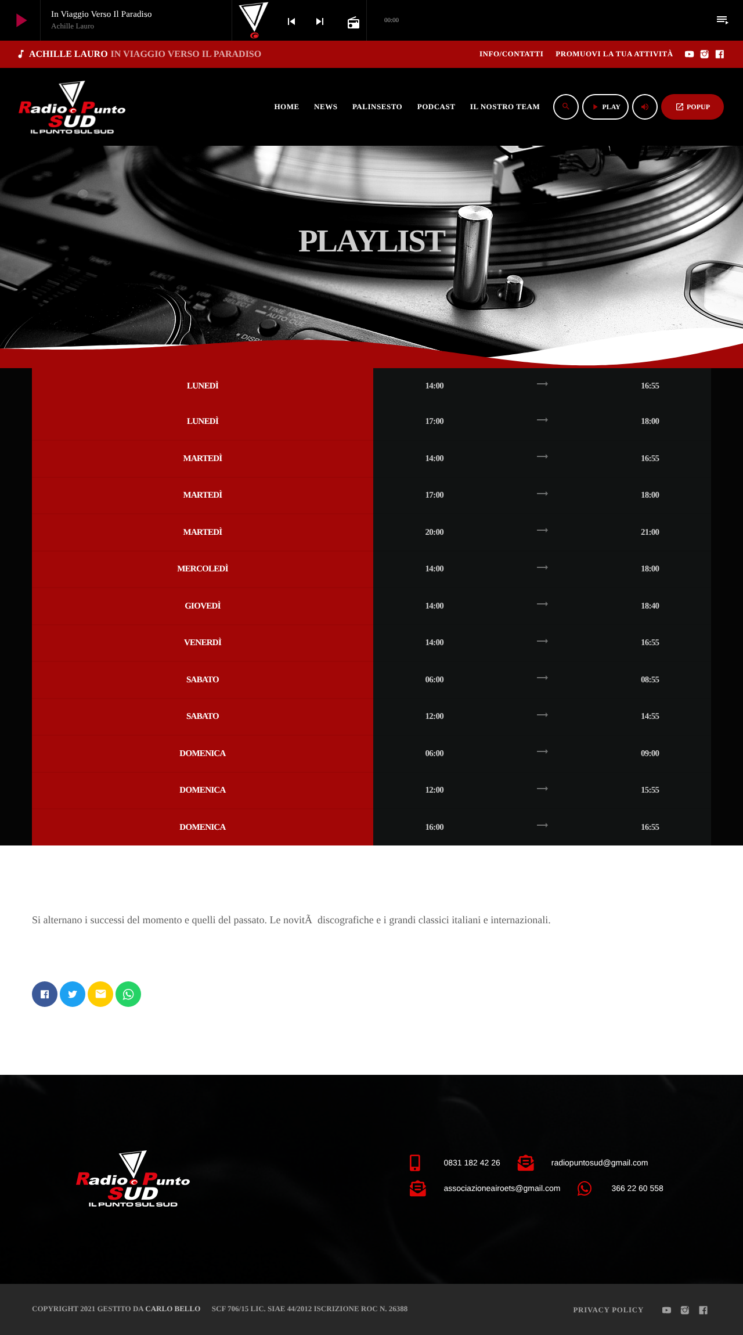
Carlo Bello (172, 1308)
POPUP (692, 106)
